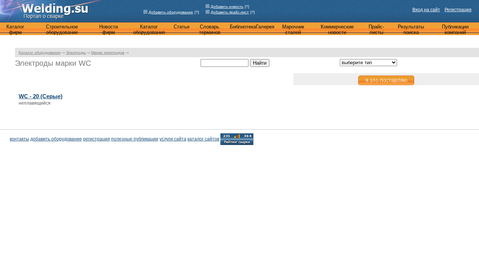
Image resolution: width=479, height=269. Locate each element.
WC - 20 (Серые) (40, 96)
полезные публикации (134, 139)
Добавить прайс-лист (230, 12)
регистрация (96, 139)
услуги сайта (172, 139)
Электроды (76, 52)
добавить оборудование (56, 139)
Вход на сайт (426, 9)
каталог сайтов (203, 139)
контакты (19, 139)
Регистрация (458, 9)
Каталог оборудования (39, 52)
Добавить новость (227, 6)
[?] (197, 12)
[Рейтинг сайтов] (236, 139)
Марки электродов (107, 52)
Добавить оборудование (171, 12)
